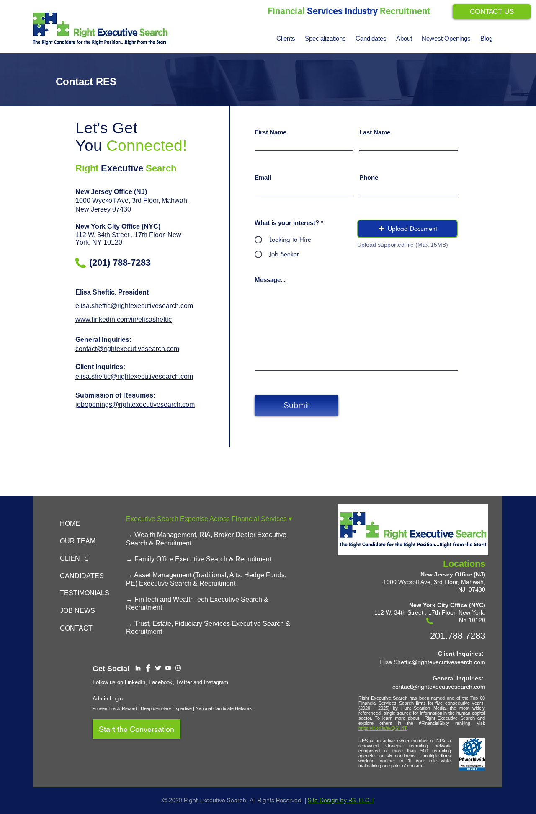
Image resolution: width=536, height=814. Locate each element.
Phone (368, 177)
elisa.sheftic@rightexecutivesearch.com (134, 305)
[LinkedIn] (138, 668)
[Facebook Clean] (148, 668)
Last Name (374, 132)
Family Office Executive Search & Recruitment (202, 559)
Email (263, 177)
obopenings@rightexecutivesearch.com (136, 404)
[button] (326, 38)
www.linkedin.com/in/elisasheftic (123, 319)
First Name (270, 132)
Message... (270, 280)
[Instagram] (178, 668)
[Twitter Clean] (158, 668)
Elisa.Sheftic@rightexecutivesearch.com (432, 662)
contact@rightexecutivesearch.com (127, 348)
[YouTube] (168, 668)
